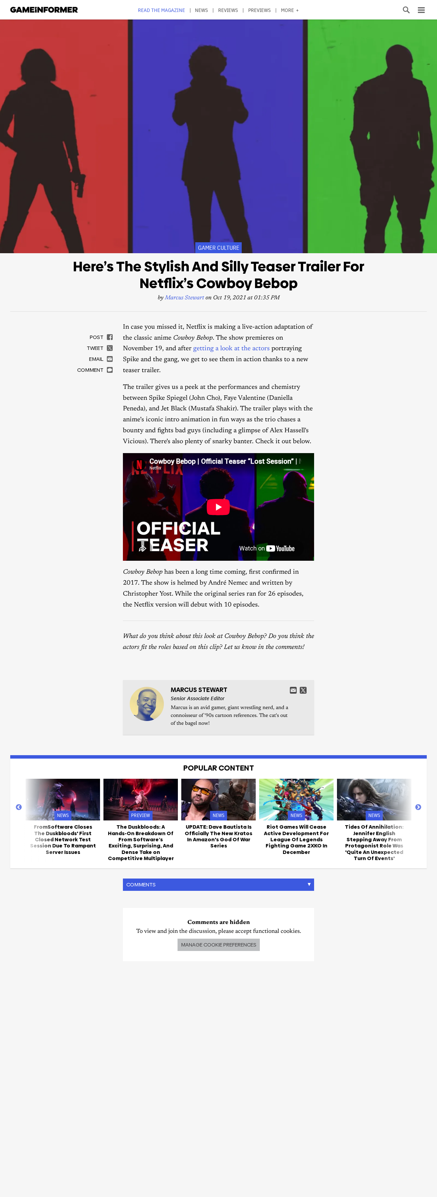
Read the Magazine (161, 10)
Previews (259, 10)
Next (418, 807)
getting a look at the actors (231, 348)
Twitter (303, 690)
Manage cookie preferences (218, 944)
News (201, 10)
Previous (18, 807)
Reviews (228, 10)
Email (293, 690)
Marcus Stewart (184, 298)
